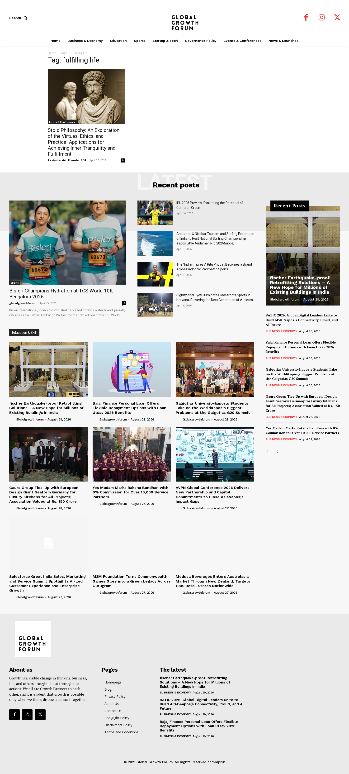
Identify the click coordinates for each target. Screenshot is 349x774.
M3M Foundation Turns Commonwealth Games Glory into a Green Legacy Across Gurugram (132, 581)
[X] (337, 18)
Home (52, 53)
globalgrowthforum (22, 303)
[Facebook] (306, 18)
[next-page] (276, 451)
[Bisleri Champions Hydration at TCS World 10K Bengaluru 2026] (67, 243)
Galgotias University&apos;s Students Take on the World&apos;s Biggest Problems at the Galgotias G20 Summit (213, 408)
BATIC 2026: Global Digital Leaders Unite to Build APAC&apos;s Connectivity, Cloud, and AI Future (302, 320)
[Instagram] (322, 18)
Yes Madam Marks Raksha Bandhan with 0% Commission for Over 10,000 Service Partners (131, 492)
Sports (15, 282)
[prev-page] (269, 451)
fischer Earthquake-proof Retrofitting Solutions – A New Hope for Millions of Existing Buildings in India (46, 408)
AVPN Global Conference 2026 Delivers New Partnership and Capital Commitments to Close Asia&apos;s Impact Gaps (213, 494)
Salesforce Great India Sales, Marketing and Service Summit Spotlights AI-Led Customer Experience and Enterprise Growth (47, 583)
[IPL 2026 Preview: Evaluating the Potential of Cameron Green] (155, 213)
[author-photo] (12, 419)
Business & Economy (281, 331)
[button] (19, 18)
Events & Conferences (62, 122)
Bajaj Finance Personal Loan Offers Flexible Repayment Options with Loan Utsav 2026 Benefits (129, 408)
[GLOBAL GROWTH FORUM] (174, 18)
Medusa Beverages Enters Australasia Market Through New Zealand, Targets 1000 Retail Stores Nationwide (213, 581)
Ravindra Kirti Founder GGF (67, 160)
